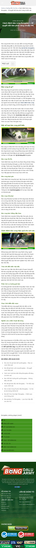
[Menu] (2, 3)
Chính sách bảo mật (6, 497)
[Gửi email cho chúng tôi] (20, 487)
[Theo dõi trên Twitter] (19, 487)
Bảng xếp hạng (4, 508)
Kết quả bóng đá (5, 506)
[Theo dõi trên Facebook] (15, 487)
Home (3, 8)
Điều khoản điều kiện (6, 495)
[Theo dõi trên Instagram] (17, 487)
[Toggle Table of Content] (12, 63)
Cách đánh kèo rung (27, 102)
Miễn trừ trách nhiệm (6, 493)
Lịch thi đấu (4, 504)
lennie (23, 30)
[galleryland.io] (18, 3)
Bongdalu (3, 502)
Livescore (3, 510)
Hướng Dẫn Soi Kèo (12, 8)
